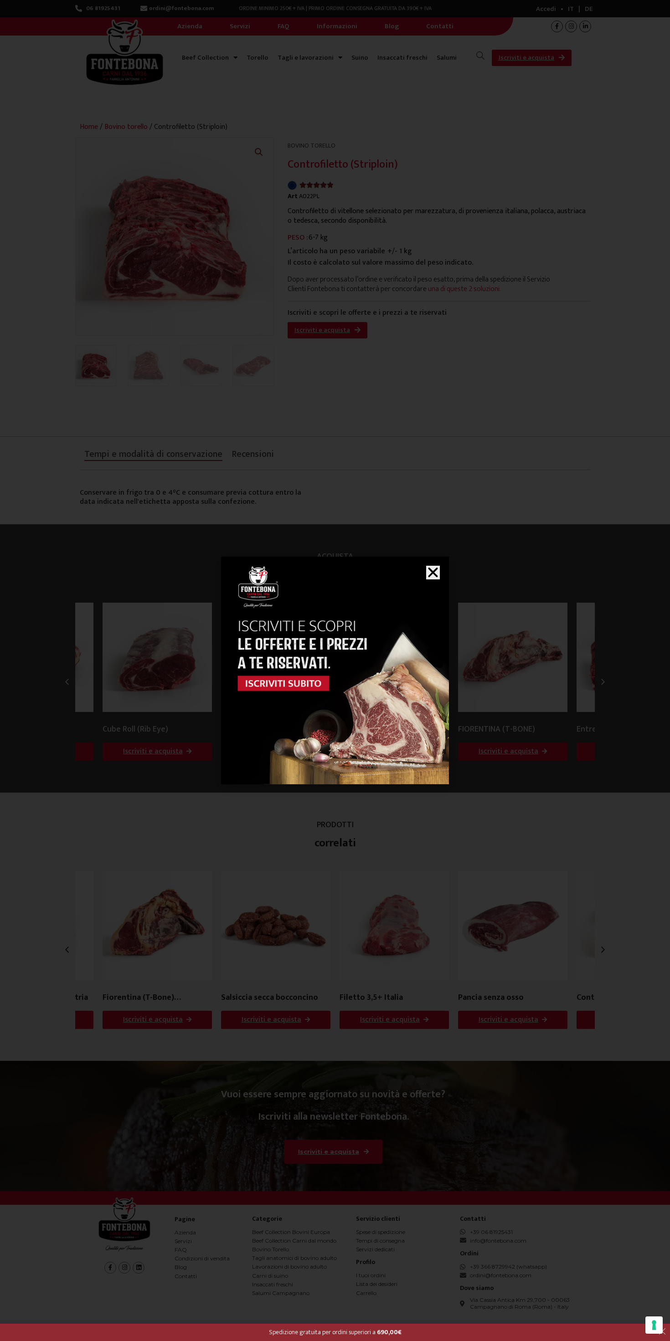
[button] (433, 572)
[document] (335, 670)
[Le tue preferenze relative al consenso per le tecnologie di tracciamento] (654, 1325)
